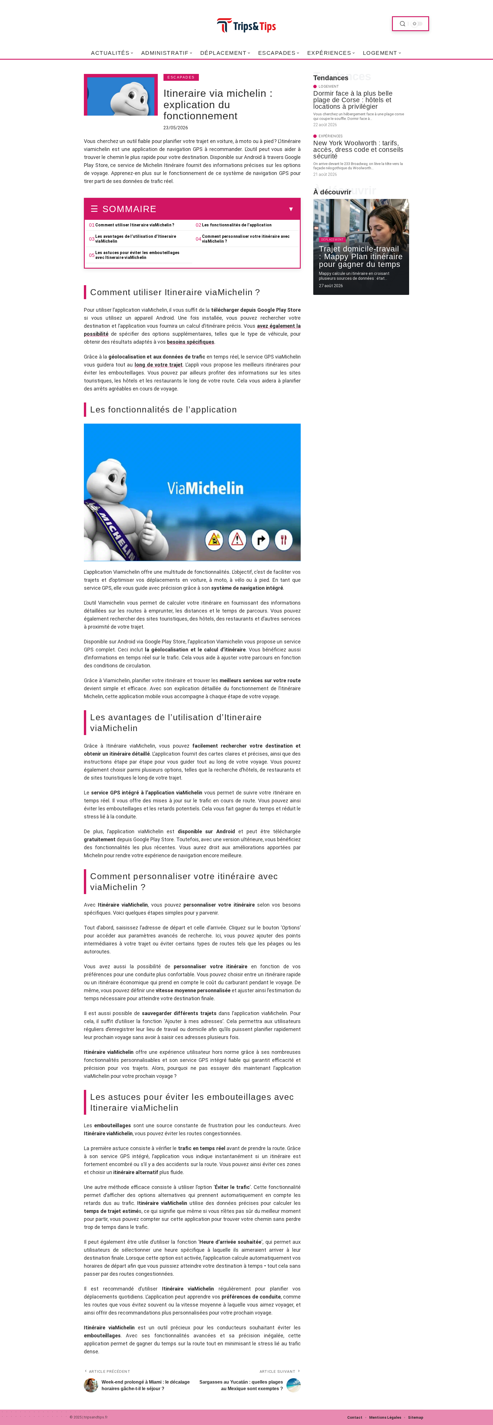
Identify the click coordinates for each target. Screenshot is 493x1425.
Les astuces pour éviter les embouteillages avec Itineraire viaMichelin (137, 255)
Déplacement (332, 239)
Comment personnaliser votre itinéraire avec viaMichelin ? (246, 238)
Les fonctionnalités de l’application (237, 225)
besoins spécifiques (190, 342)
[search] (402, 23)
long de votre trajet (159, 365)
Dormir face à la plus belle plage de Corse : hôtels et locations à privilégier (353, 100)
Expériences (331, 136)
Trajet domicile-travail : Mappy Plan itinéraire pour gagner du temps (361, 257)
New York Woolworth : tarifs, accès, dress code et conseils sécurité (358, 149)
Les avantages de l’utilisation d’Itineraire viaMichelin (135, 238)
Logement (329, 86)
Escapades (181, 77)
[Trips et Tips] (246, 24)
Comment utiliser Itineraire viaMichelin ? (134, 225)
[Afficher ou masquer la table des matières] (225, 209)
